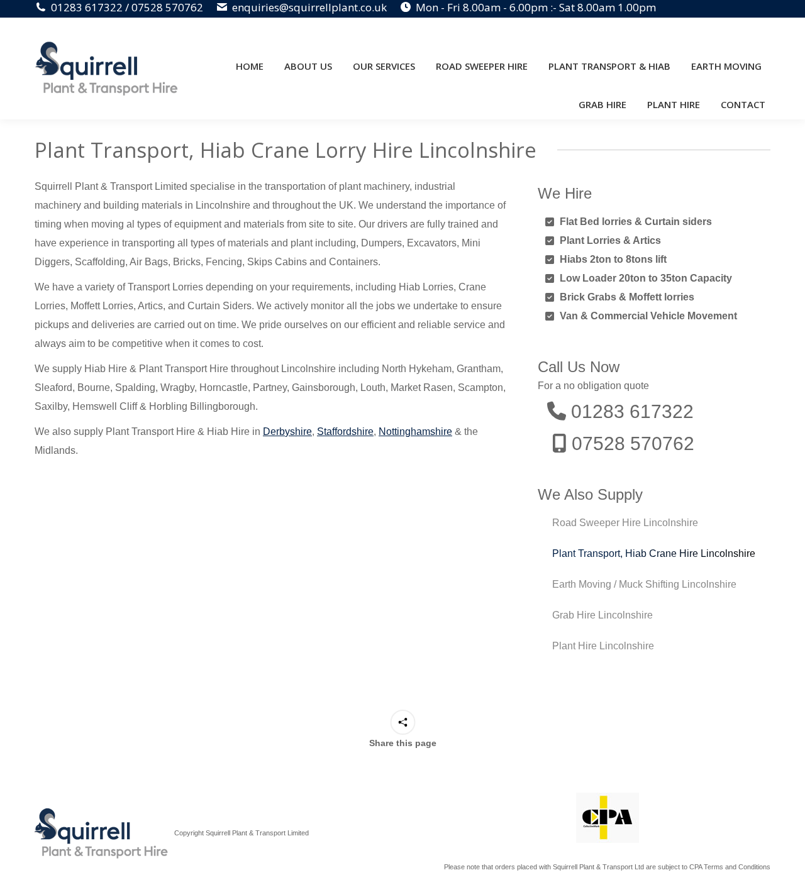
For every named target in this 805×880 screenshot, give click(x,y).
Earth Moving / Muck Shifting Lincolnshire (644, 584)
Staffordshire (345, 431)
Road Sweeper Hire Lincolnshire (625, 522)
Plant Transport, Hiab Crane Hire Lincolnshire (653, 553)
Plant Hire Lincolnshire (603, 646)
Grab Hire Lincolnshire (602, 615)
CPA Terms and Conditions (729, 867)
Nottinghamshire (415, 431)
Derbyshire (287, 431)
